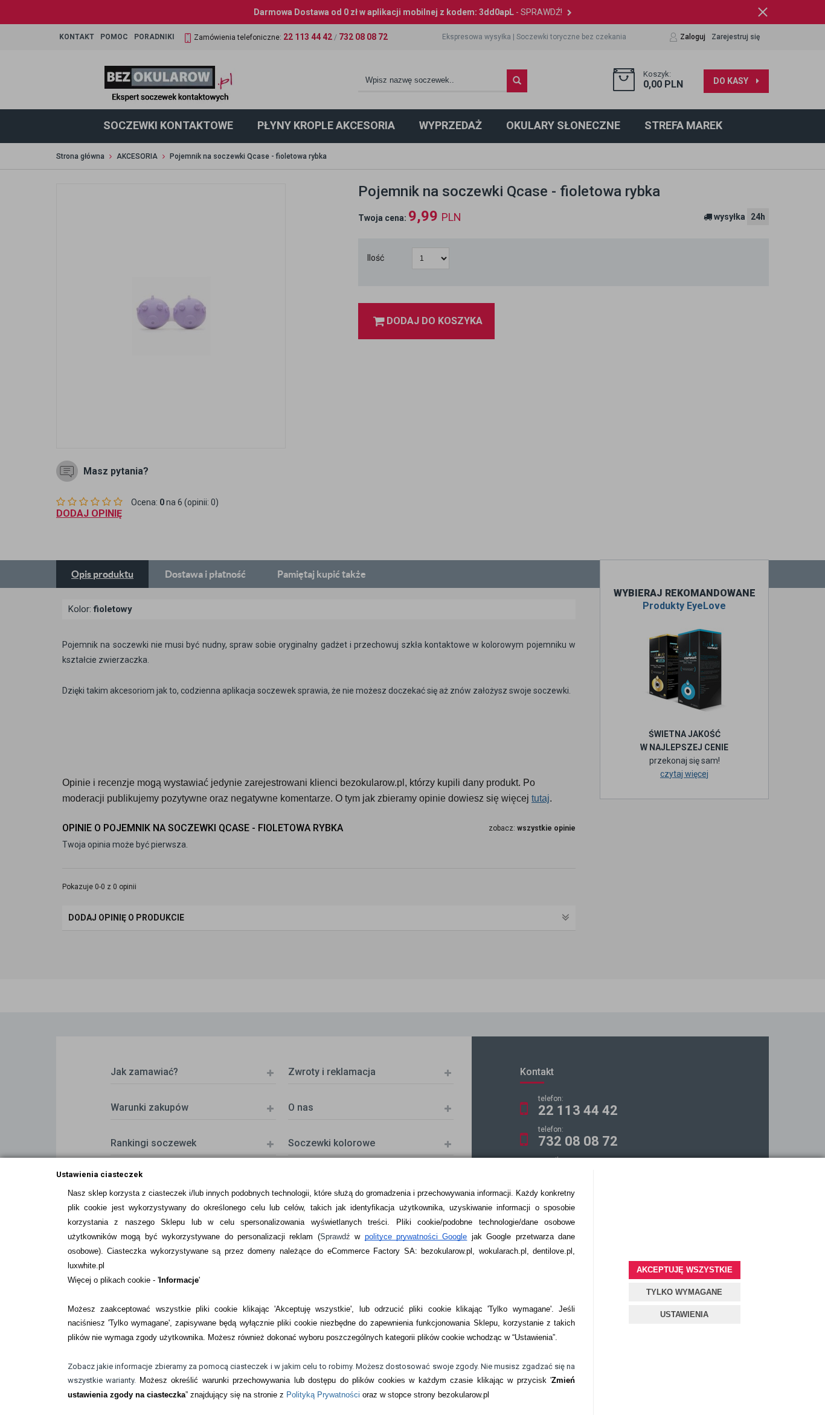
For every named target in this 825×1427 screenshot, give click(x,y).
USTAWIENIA (684, 1314)
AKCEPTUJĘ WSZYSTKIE (685, 1269)
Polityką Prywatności (323, 1394)
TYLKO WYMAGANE (684, 1292)
